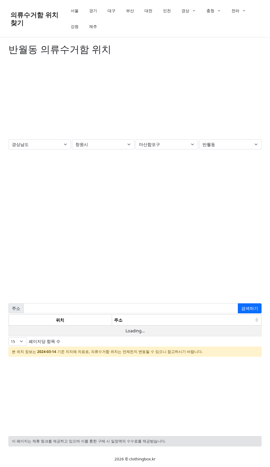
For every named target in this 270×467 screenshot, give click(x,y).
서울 (75, 10)
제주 (93, 26)
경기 (93, 10)
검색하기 (249, 308)
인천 (167, 10)
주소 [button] (118, 320)
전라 (235, 10)
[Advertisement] (135, 98)
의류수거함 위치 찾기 (35, 18)
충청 (210, 10)
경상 (185, 10)
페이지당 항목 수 (44, 341)
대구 (111, 10)
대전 (148, 10)
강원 (75, 26)
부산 (130, 10)
